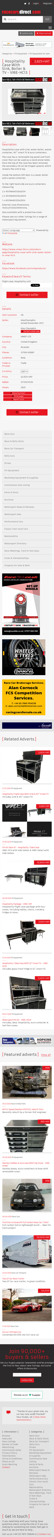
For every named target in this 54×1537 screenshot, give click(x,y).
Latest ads (27, 33)
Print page (18, 396)
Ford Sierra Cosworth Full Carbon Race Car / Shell (25, 1222)
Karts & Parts (11, 492)
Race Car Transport (14, 448)
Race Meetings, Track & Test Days (21, 551)
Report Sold (18, 399)
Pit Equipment (21, 54)
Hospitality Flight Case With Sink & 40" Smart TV (25, 794)
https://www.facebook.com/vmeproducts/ (24, 268)
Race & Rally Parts (14, 441)
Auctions (9, 499)
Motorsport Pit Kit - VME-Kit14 (16, 1020)
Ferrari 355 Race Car (11, 1332)
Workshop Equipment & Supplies (21, 477)
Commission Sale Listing (17, 485)
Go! (47, 19)
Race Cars (9, 434)
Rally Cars (9, 456)
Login (36, 3)
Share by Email (18, 393)
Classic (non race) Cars (16, 529)
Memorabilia (11, 536)
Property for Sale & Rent (17, 565)
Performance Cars (13, 521)
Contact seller (28, 294)
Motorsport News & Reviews (19, 507)
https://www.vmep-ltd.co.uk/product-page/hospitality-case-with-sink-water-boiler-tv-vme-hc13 (27, 252)
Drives (7, 463)
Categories (7, 54)
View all (46, 1055)
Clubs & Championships (16, 558)
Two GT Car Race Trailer (13, 1278)
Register (47, 3)
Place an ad (44, 33)
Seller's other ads (31, 331)
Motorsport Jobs (12, 514)
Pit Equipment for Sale (40, 54)
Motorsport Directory (15, 543)
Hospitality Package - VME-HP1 (17, 904)
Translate (12, 233)
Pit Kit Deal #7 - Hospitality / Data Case (20, 847)
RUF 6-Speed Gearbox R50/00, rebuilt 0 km (22, 1109)
